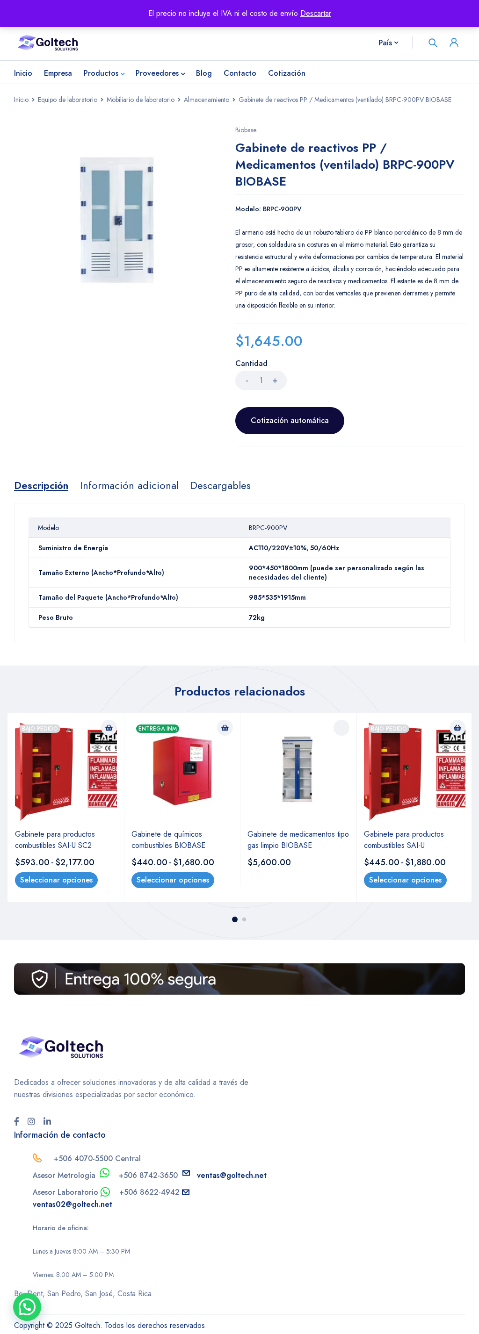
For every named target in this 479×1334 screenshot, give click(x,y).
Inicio (21, 99)
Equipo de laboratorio (67, 99)
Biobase (245, 130)
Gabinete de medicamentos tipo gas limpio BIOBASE (298, 840)
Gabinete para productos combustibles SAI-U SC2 (55, 840)
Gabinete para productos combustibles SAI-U (404, 840)
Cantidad (251, 364)
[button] (27, 1307)
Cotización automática (290, 420)
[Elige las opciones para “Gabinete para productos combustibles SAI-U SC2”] (109, 728)
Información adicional (129, 485)
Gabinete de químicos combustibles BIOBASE (168, 840)
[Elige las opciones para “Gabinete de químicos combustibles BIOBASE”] (225, 728)
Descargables (220, 485)
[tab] (41, 485)
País (385, 42)
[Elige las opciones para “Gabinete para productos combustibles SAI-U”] (457, 728)
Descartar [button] (315, 13)
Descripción (41, 485)
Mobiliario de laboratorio (140, 99)
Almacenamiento (206, 99)
